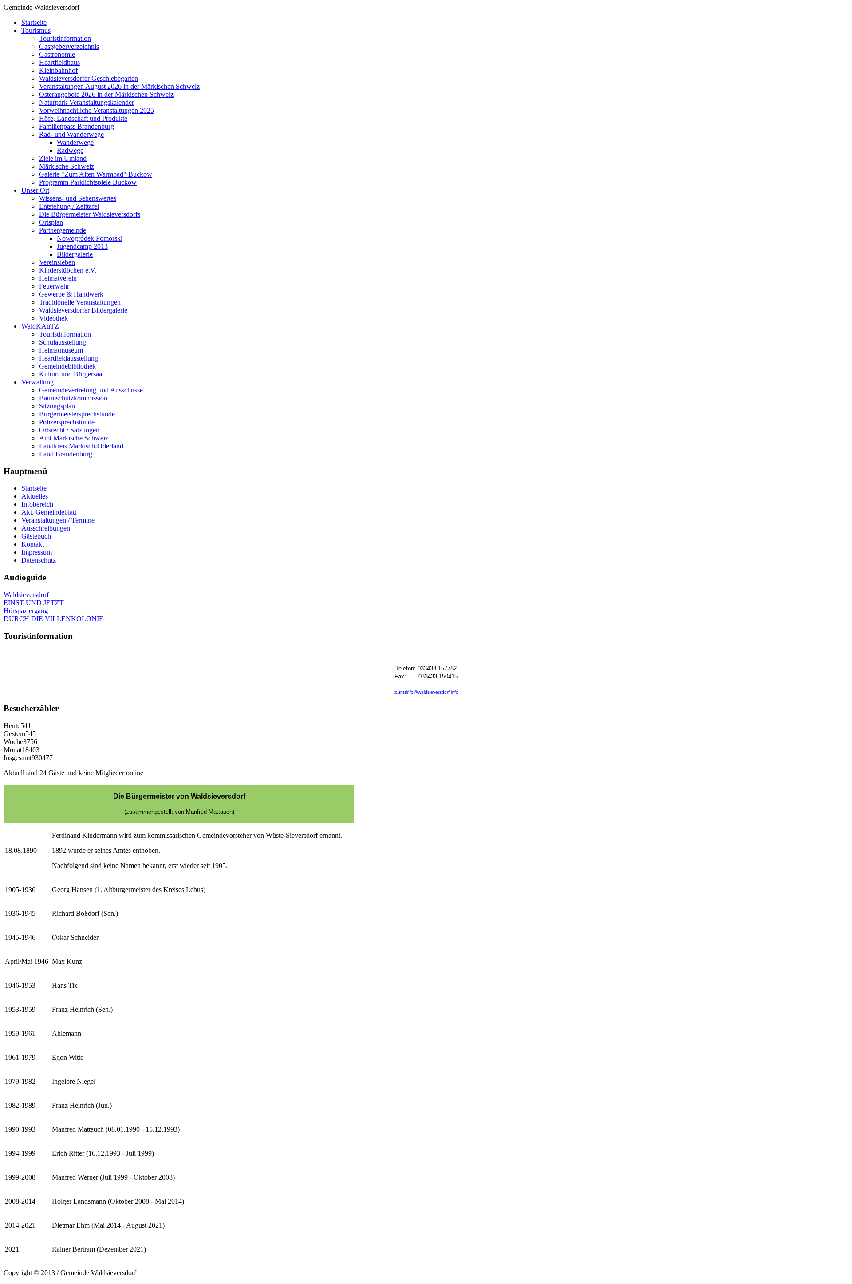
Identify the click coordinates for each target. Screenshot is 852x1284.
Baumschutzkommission (73, 398)
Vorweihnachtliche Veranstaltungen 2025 (96, 110)
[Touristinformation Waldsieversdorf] (426, 653)
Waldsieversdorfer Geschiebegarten (88, 78)
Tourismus (36, 30)
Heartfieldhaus (59, 62)
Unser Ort (35, 190)
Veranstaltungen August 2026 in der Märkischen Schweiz (119, 86)
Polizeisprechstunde (67, 422)
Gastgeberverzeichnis (69, 46)
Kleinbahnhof (58, 70)
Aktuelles (34, 496)
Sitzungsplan (57, 406)
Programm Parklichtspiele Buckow (88, 182)
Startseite (34, 22)
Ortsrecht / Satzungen (69, 430)
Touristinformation (65, 38)
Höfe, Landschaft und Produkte (83, 118)
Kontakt (32, 544)
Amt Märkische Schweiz (73, 438)
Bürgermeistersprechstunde (77, 414)
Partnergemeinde (62, 230)
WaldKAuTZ (40, 326)
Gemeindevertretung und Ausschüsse (91, 390)
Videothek (53, 318)
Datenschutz (38, 560)
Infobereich (37, 504)
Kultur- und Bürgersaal (71, 374)
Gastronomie (57, 54)
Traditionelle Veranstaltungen (80, 302)
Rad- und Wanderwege (71, 134)
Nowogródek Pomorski (89, 238)
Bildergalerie (75, 254)
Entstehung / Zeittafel (69, 206)
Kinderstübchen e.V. (67, 270)
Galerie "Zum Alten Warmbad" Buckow (95, 174)
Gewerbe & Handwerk (71, 294)
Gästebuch (36, 536)
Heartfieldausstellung (68, 358)
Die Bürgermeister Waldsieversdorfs (89, 214)
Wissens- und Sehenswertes (77, 198)
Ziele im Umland (63, 158)
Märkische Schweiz (66, 166)
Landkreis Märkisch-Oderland (81, 446)
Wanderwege (75, 142)
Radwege (70, 150)
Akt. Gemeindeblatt (48, 512)
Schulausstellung (62, 342)
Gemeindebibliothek (67, 366)
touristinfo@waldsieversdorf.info (426, 692)
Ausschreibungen (45, 528)
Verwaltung (37, 382)
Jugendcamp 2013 (82, 246)
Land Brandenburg (65, 454)
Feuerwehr (54, 286)
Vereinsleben (57, 262)
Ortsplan (51, 222)
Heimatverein (58, 278)
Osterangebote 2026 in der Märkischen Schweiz (106, 94)
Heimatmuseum (61, 350)
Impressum (36, 552)
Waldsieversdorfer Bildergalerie (83, 310)
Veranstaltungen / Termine (58, 520)
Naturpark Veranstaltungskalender (86, 102)
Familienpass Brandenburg (76, 126)
